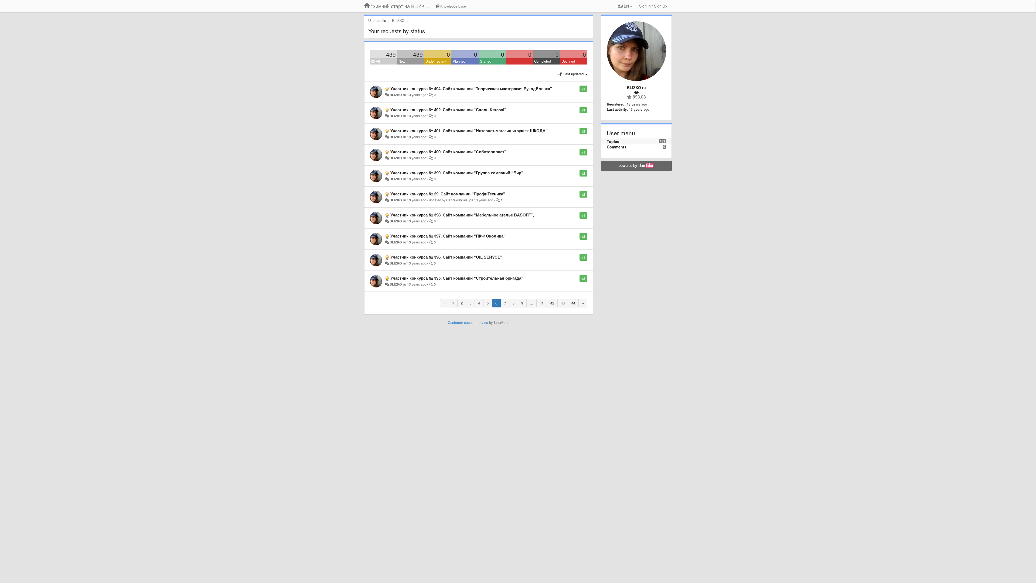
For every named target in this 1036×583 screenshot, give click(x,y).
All (377, 61)
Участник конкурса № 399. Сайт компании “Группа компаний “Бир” (456, 173)
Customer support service (468, 322)
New (401, 61)
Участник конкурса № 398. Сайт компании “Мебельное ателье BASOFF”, (462, 215)
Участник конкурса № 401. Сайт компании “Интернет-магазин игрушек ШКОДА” (469, 131)
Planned (459, 61)
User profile (377, 20)
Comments (616, 147)
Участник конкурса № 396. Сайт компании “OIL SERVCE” (446, 257)
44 (573, 303)
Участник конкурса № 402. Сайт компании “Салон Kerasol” (448, 110)
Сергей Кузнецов (459, 200)
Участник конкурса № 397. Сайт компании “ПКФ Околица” (448, 236)
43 (563, 303)
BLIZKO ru (398, 94)
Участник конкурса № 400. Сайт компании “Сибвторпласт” (448, 152)
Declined (568, 61)
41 (542, 303)
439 (391, 54)
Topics (613, 141)
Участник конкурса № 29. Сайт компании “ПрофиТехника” (447, 194)
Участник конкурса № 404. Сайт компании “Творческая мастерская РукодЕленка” (471, 88)
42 (552, 303)
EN (626, 6)
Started (485, 61)
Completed (542, 61)
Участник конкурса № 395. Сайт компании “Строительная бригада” (456, 278)
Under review (435, 61)
